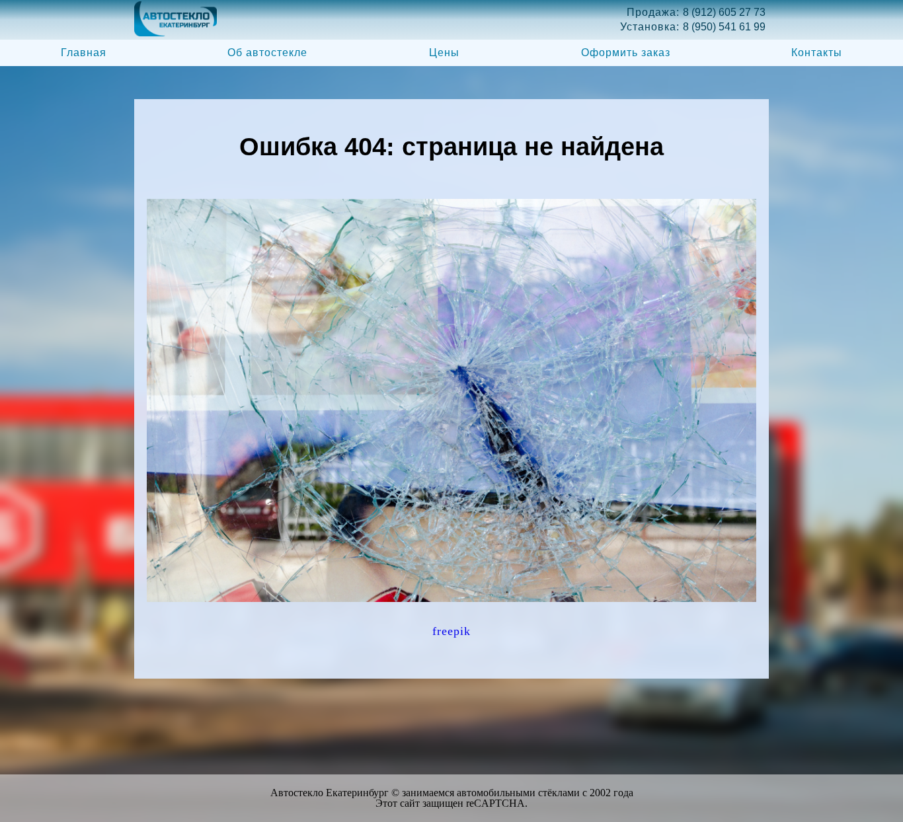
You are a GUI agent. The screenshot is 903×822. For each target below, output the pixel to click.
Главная (83, 52)
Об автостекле (267, 52)
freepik (451, 631)
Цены (444, 52)
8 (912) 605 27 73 (724, 12)
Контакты (816, 52)
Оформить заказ (625, 52)
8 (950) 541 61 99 (724, 26)
